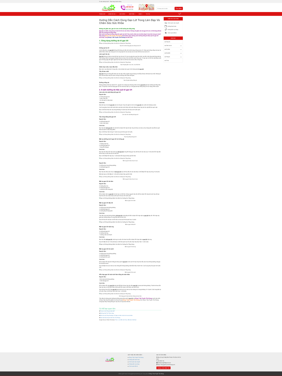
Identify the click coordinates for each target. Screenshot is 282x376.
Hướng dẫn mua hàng (134, 364)
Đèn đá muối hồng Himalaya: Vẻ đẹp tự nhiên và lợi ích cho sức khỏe (116, 315)
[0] (179, 14)
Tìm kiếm (179, 8)
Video (140, 14)
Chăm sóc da (111, 14)
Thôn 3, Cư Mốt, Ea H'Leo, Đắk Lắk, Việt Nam (125, 320)
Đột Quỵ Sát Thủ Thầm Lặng (107, 313)
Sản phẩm (131, 14)
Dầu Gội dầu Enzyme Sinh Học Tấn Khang (110, 317)
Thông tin (168, 56)
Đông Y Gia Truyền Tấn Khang (113, 35)
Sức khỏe (122, 14)
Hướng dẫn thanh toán (134, 359)
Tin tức (148, 14)
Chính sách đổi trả (133, 366)
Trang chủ (102, 14)
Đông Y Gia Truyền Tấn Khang (136, 357)
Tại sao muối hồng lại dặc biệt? (107, 311)
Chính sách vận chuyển (134, 361)
